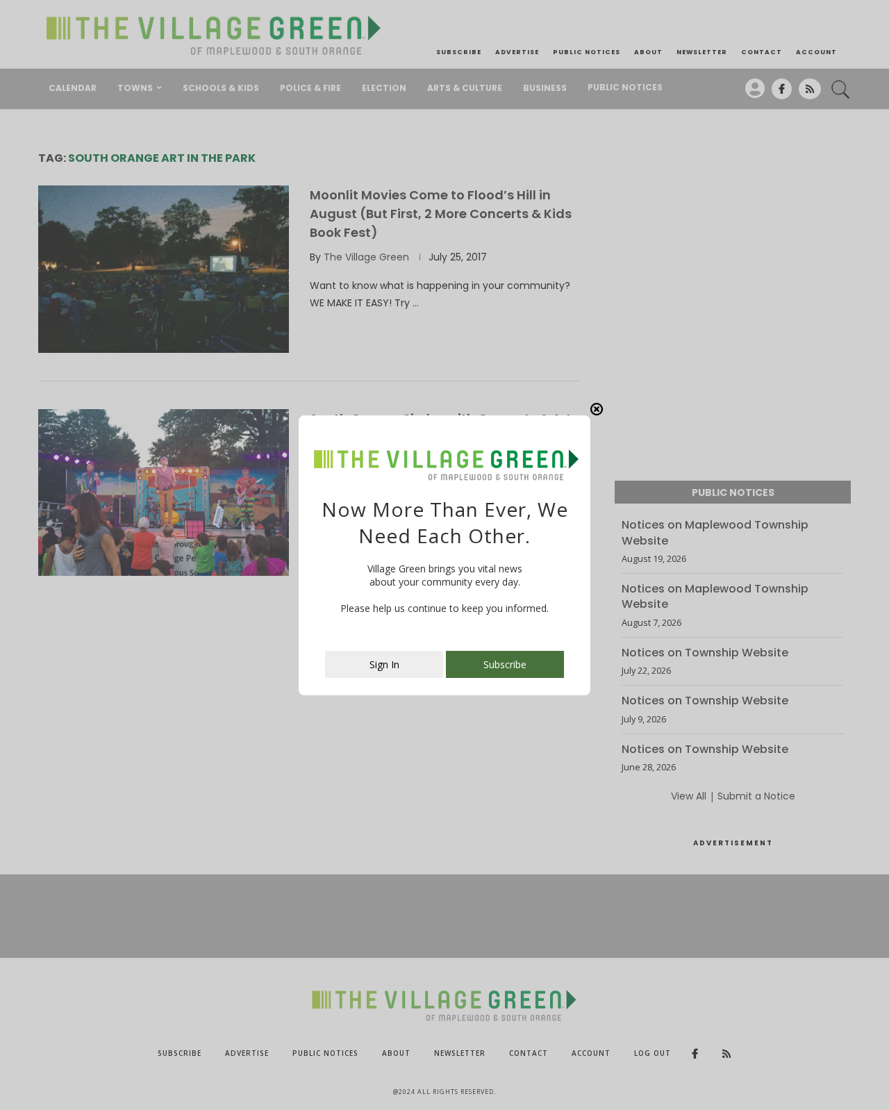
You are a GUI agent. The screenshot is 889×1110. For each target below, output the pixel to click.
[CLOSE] (597, 409)
